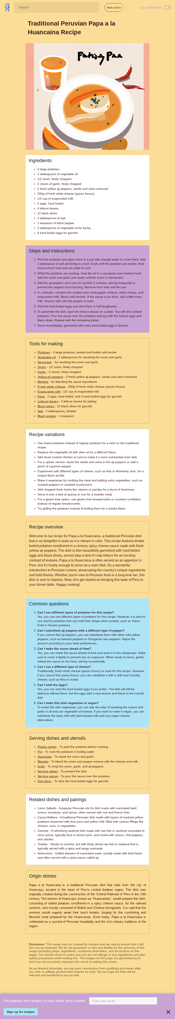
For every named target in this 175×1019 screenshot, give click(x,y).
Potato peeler (47, 746)
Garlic (42, 372)
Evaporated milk (49, 391)
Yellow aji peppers (50, 377)
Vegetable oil (47, 357)
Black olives (46, 406)
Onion (42, 367)
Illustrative (151, 7)
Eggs (41, 396)
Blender (43, 381)
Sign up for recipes (21, 1011)
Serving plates (48, 771)
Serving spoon (48, 776)
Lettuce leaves (48, 401)
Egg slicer (45, 781)
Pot (40, 751)
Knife (41, 766)
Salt (40, 411)
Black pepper (47, 416)
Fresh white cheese (51, 386)
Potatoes (44, 352)
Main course (114, 7)
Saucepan (45, 362)
